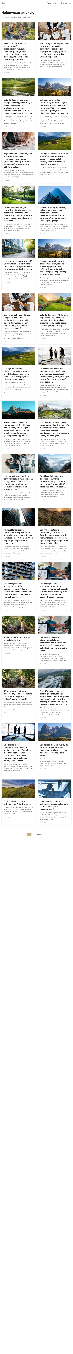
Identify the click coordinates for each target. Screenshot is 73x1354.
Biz (3, 3)
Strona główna (66, 3)
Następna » (40, 834)
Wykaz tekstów (53, 3)
